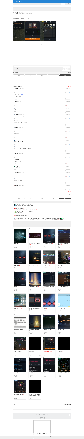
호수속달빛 (59, 267)
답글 (14, 92)
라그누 (44, 375)
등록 (69, 194)
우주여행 (59, 353)
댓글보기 (65, 198)
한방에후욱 (59, 246)
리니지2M (18, 1)
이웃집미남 (59, 375)
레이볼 (30, 353)
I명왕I (44, 289)
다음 (53, 75)
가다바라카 (15, 13)
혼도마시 (15, 353)
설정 (47, 414)
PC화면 (40, 414)
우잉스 (44, 246)
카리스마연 (45, 267)
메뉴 (14, 72)
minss (15, 246)
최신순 (21, 86)
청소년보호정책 (44, 415)
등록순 (19, 86)
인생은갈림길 (45, 310)
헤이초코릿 (15, 310)
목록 (19, 75)
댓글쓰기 (65, 75)
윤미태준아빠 (31, 246)
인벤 (21, 1)
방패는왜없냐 (31, 332)
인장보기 (16, 72)
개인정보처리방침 (36, 415)
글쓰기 (70, 3)
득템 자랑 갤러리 (16, 3)
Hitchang (30, 310)
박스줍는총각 (31, 375)
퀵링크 (44, 414)
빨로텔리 (30, 289)
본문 (30, 75)
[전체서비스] (70, 1)
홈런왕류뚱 (15, 332)
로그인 (37, 414)
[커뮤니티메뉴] (14, 1)
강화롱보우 (59, 332)
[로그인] (68, 1)
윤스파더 (15, 375)
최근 (14, 404)
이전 (42, 75)
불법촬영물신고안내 (51, 415)
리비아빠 (59, 310)
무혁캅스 (15, 289)
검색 (65, 404)
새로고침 (69, 86)
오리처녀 (59, 289)
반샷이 (30, 267)
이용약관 (30, 415)
